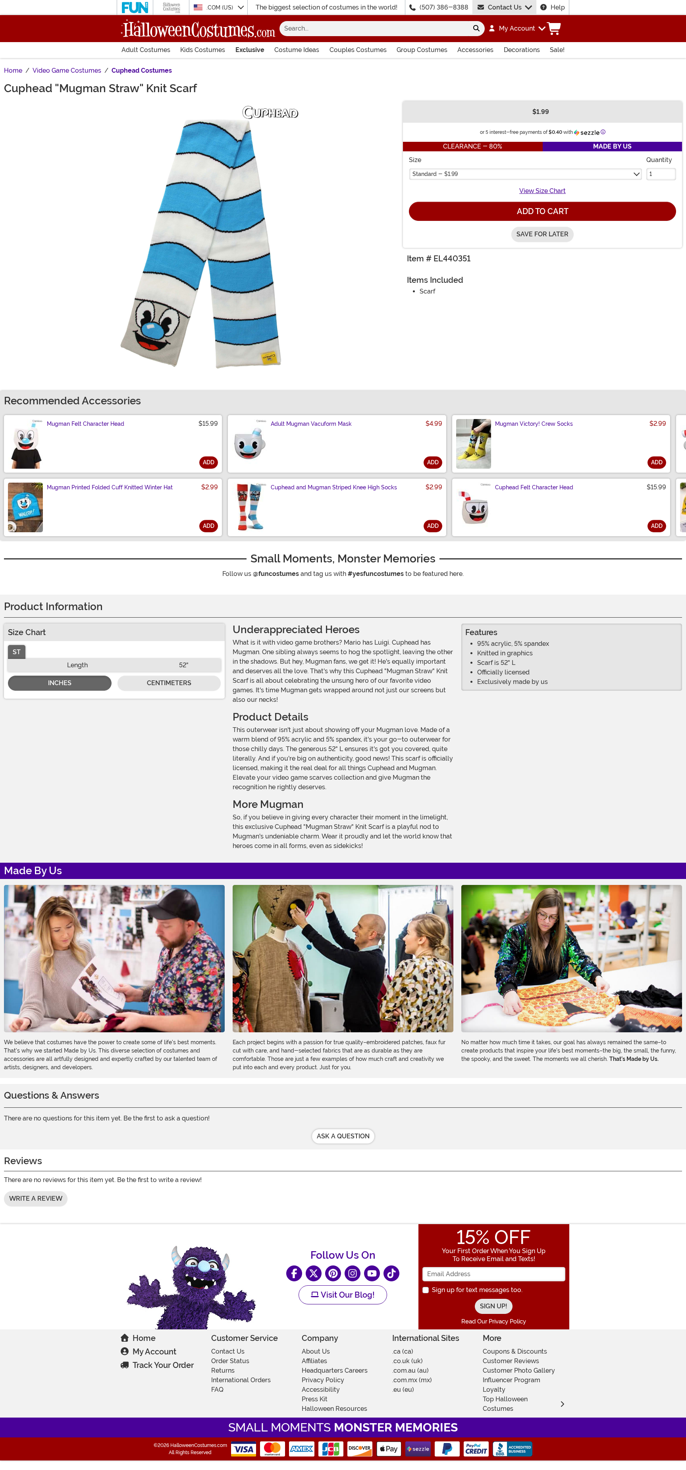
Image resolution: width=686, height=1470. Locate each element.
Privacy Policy (323, 1380)
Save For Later (542, 234)
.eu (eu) (403, 1389)
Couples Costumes (358, 50)
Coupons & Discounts (515, 1351)
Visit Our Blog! (347, 1295)
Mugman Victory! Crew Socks (534, 424)
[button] (517, 28)
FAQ (217, 1389)
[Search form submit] (476, 28)
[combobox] (373, 28)
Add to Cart (542, 211)
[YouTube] (372, 1273)
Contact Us (505, 7)
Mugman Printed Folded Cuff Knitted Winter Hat (110, 487)
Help (558, 7)
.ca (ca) (402, 1351)
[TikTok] (391, 1273)
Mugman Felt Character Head (85, 424)
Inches (59, 683)
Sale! (557, 50)
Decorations (522, 50)
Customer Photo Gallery (519, 1370)
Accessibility (321, 1389)
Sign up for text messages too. (477, 1290)
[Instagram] (352, 1273)
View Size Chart (542, 191)
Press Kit (315, 1399)
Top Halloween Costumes (505, 1403)
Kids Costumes (202, 50)
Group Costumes (422, 50)
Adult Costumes (145, 50)
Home (144, 1338)
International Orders (241, 1380)
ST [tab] (17, 652)
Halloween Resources (334, 1408)
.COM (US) (220, 7)
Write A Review (35, 1198)
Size (415, 160)
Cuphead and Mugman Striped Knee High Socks (334, 487)
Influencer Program (511, 1380)
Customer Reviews (511, 1361)
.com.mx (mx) (412, 1380)
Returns (223, 1370)
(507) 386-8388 (444, 7)
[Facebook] (294, 1273)
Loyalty (494, 1389)
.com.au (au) (410, 1370)
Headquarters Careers (335, 1370)
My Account (154, 1351)
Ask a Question (343, 1136)
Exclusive (249, 50)
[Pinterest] (333, 1273)
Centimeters (169, 683)
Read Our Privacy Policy (493, 1321)
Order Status (230, 1361)
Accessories (475, 50)
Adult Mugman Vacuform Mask (311, 424)
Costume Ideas (296, 50)
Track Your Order (163, 1365)
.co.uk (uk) (407, 1361)
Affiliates (314, 1361)
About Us (316, 1351)
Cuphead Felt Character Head (534, 487)
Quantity (659, 160)
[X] (314, 1273)
